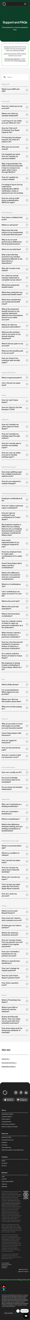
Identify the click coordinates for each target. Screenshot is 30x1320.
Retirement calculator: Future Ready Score (13, 1150)
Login (3, 1176)
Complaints (4, 1267)
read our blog (22, 61)
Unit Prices (4, 1145)
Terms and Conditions (7, 1264)
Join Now (4, 1179)
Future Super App (6, 1147)
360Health (4, 1186)
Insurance (4, 1184)
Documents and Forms (8, 1140)
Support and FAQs (6, 1137)
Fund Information (5, 1263)
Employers (4, 1142)
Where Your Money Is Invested (10, 1126)
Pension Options (6, 1119)
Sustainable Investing (7, 1114)
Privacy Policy (5, 1266)
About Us (4, 1166)
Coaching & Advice (6, 1121)
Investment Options (7, 1116)
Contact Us (4, 1163)
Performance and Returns (8, 1124)
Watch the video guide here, (12, 59)
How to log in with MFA (7, 1181)
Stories (3, 1161)
